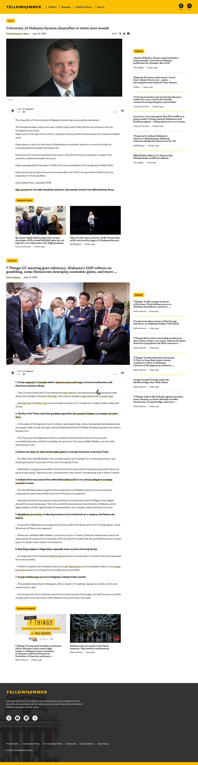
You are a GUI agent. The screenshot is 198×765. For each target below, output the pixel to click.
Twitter (120, 33)
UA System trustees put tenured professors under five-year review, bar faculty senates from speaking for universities (157, 99)
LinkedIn (124, 33)
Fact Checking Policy (52, 743)
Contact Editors (86, 743)
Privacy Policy (12, 743)
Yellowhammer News (17, 33)
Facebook (128, 33)
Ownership (71, 743)
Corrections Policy (31, 743)
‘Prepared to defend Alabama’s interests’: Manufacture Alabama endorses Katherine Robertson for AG (154, 138)
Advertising (103, 743)
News (10, 20)
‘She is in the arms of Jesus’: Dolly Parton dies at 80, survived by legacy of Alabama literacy (95, 239)
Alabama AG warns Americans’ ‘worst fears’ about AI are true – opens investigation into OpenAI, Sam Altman (155, 80)
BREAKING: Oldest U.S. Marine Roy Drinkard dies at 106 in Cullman (153, 156)
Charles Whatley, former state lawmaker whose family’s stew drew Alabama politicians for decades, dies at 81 (156, 60)
